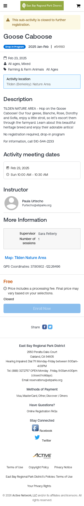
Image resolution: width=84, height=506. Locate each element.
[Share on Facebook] (44, 328)
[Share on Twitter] (50, 328)
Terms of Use (64, 476)
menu (5, 5)
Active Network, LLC (25, 495)
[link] (11, 203)
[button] (42, 380)
